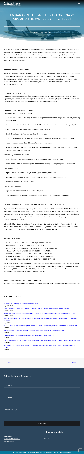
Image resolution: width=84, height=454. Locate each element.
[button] (79, 4)
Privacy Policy (9, 442)
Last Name (8, 397)
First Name (8, 385)
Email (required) (10, 410)
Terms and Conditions (12, 439)
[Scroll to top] (80, 450)
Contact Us (8, 436)
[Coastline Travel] (12, 4)
